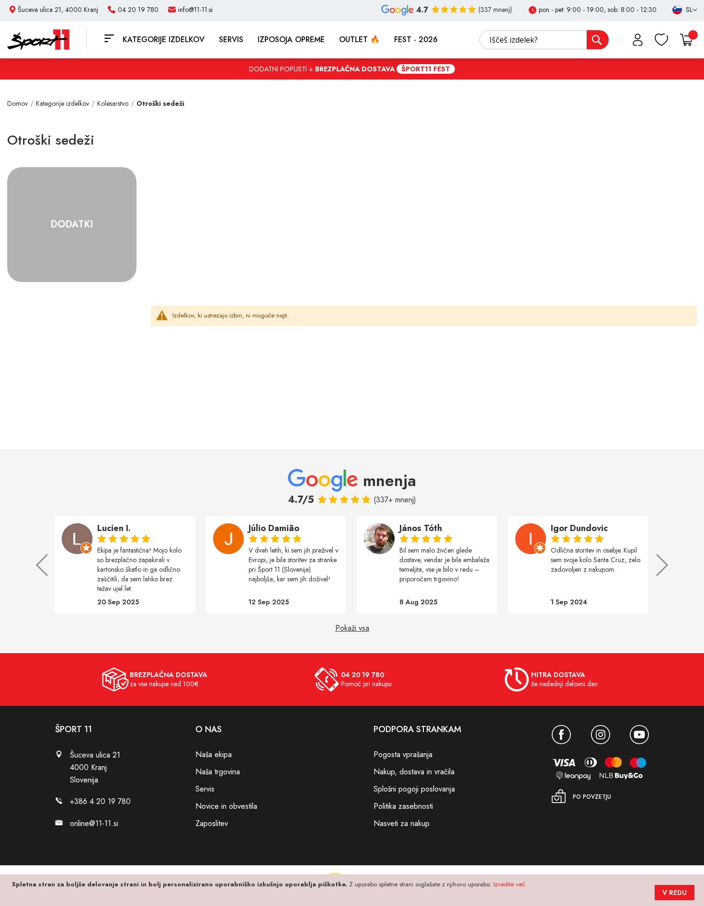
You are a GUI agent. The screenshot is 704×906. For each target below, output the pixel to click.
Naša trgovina (217, 771)
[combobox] (544, 39)
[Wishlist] (661, 40)
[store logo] (47, 39)
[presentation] (47, 565)
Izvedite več (509, 884)
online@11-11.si (94, 823)
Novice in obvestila (226, 806)
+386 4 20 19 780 (100, 801)
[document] (353, 890)
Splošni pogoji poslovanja (414, 788)
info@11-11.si (195, 9)
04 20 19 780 (138, 9)
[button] (680, 10)
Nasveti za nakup (402, 823)
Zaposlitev (211, 823)
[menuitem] (163, 39)
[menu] (282, 39)
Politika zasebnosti (403, 806)
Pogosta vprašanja (403, 754)
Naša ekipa (213, 754)
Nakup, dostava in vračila (414, 771)
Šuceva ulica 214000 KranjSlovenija (95, 767)
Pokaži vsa (352, 628)
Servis (205, 788)
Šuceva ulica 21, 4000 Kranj (58, 9)
